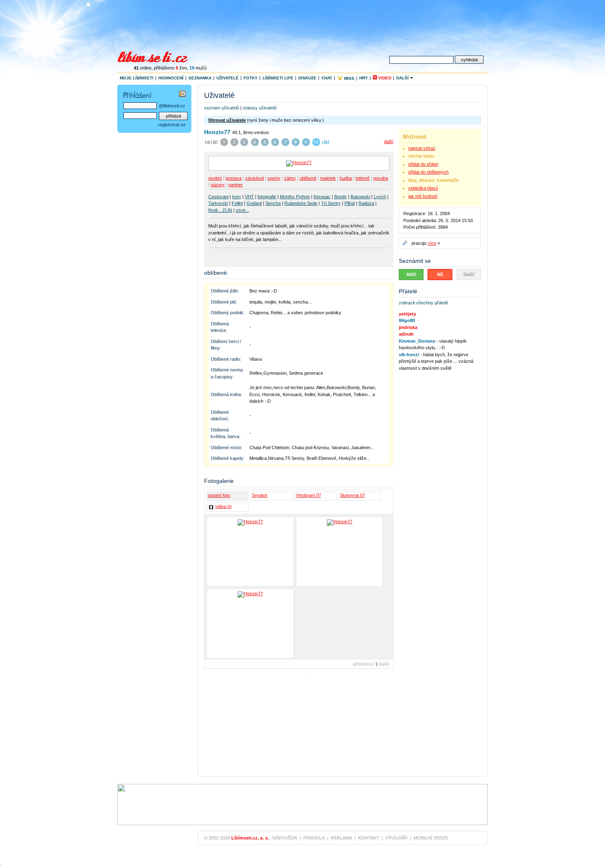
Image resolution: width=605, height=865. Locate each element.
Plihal (349, 203)
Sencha (273, 203)
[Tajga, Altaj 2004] (250, 552)
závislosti (254, 178)
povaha (380, 178)
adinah (406, 334)
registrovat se (172, 124)
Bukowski (360, 196)
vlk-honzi (409, 354)
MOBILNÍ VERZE (431, 837)
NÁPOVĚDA (284, 837)
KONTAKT (368, 837)
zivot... (242, 210)
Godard (254, 203)
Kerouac (322, 196)
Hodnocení (171, 78)
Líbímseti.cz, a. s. (250, 837)
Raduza (366, 203)
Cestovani (218, 196)
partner (235, 184)
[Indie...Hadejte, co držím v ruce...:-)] (339, 552)
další (388, 141)
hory (236, 196)
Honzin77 (217, 132)
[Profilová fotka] (250, 624)
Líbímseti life (278, 78)
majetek (328, 178)
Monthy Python (295, 196)
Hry (363, 78)
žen (181, 67)
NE (440, 274)
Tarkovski (218, 203)
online (142, 67)
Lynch (380, 196)
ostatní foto (219, 495)
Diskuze (307, 78)
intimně (363, 178)
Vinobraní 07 (308, 495)
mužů (198, 67)
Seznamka (200, 78)
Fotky (251, 78)
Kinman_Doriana (417, 341)
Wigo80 (407, 320)
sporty (274, 178)
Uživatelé (227, 78)
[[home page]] (157, 56)
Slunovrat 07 (352, 495)
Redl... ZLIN (220, 210)
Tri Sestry (331, 203)
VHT (249, 196)
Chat (326, 78)
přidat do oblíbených (428, 171)
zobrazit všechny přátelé (423, 302)
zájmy (290, 178)
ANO (411, 274)
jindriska (408, 327)
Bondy (340, 196)
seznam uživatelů (221, 107)
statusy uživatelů (260, 107)
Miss (348, 78)
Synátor (260, 495)
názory (218, 184)
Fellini (237, 203)
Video (384, 78)
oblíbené (308, 178)
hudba (346, 178)
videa (223, 506)
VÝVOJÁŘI (396, 837)
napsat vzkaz (421, 148)
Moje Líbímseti (137, 78)
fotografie (267, 196)
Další (403, 78)
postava (234, 178)
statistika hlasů (423, 188)
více (432, 243)
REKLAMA (341, 837)
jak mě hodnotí (422, 196)
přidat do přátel (423, 164)
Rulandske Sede (300, 203)
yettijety (407, 313)
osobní (215, 178)
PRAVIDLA (314, 837)
